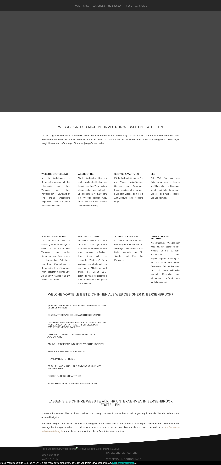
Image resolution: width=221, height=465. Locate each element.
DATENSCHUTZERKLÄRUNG (122, 453)
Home (77, 6)
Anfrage (140, 6)
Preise (128, 6)
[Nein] (135, 463)
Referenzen (114, 6)
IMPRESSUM (113, 449)
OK (114, 463)
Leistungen (99, 6)
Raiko (86, 6)
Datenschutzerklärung (125, 463)
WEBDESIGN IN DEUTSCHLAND (123, 459)
